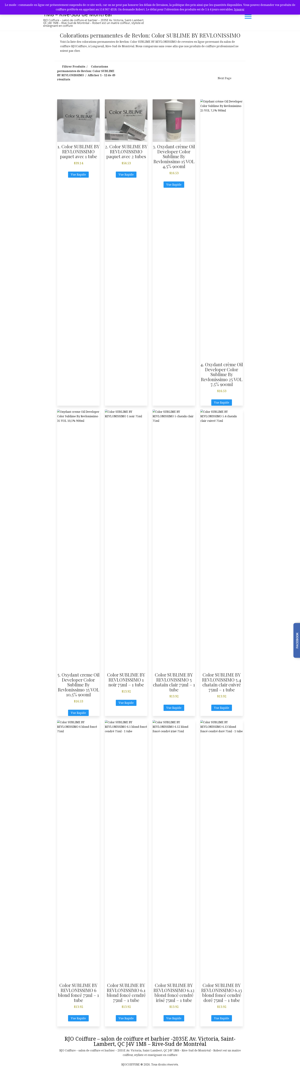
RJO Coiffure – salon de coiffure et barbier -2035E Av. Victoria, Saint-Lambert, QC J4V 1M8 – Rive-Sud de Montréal (150, 1041)
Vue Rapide (78, 174)
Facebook (297, 640)
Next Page (224, 78)
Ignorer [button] (239, 9)
